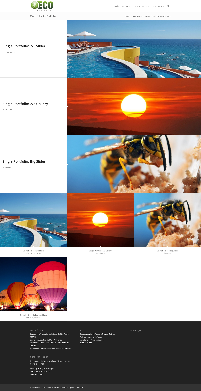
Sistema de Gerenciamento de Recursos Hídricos (50, 348)
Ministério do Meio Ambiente (92, 340)
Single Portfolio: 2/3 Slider (24, 46)
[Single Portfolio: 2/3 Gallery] (134, 106)
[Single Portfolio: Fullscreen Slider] (33, 284)
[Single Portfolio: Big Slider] (134, 164)
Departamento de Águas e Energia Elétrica (97, 334)
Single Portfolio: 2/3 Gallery (25, 103)
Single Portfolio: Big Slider (24, 161)
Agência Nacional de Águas (91, 337)
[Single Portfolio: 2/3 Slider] (134, 49)
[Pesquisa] (168, 6)
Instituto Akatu (86, 342)
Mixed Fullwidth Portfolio (43, 16)
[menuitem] (116, 6)
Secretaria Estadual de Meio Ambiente (46, 340)
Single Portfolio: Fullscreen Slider (33, 315)
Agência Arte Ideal (76, 387)
